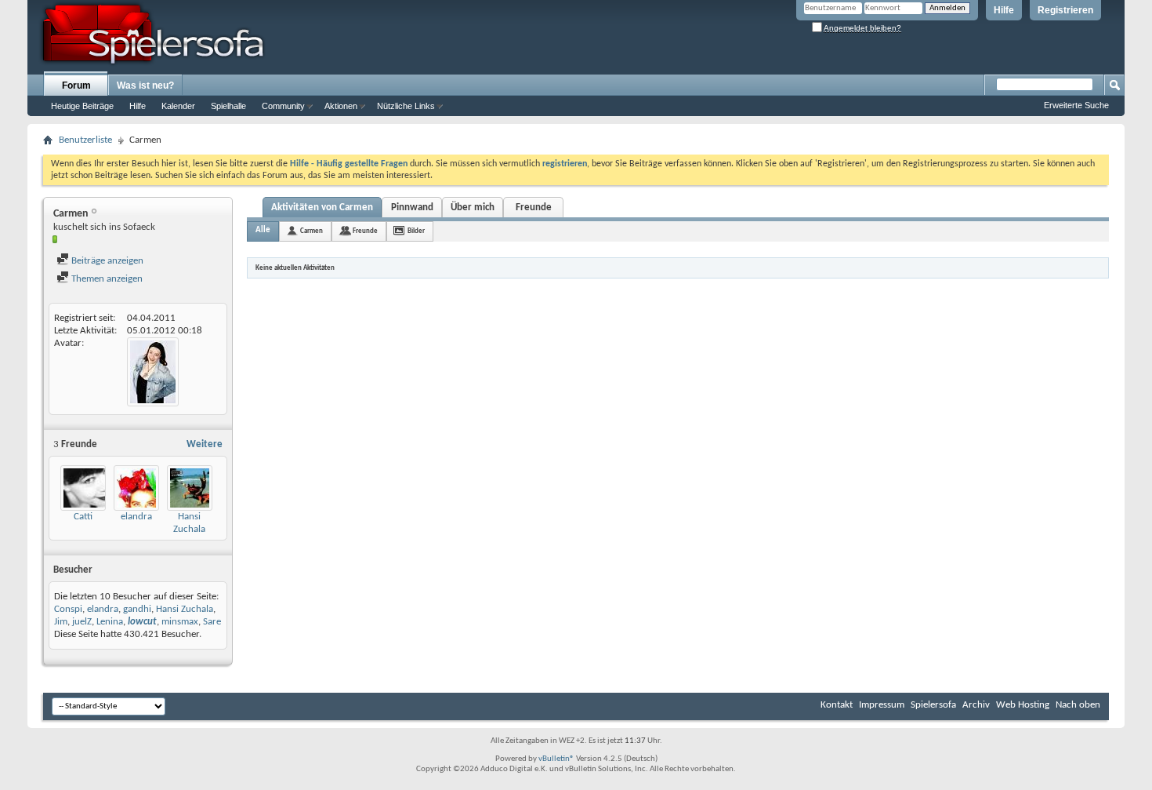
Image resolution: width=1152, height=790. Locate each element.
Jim (60, 622)
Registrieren (1065, 10)
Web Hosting (1022, 705)
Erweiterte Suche (1076, 105)
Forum (76, 85)
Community (283, 106)
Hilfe (1004, 10)
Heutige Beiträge (82, 106)
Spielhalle (228, 106)
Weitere (205, 444)
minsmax (179, 622)
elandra (136, 516)
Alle (262, 230)
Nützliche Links (406, 106)
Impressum (881, 705)
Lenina (109, 622)
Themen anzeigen (106, 279)
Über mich (472, 207)
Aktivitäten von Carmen (322, 207)
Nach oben (1078, 705)
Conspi (68, 609)
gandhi (137, 609)
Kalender (178, 106)
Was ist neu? (145, 85)
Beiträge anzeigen (106, 261)
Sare (212, 622)
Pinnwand (412, 207)
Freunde (534, 207)
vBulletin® (556, 759)
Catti (83, 516)
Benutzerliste (85, 140)
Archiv (976, 705)
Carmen (311, 231)
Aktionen (340, 106)
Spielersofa (933, 705)
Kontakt (837, 705)
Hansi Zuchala (184, 609)
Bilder (416, 231)
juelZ (82, 622)
